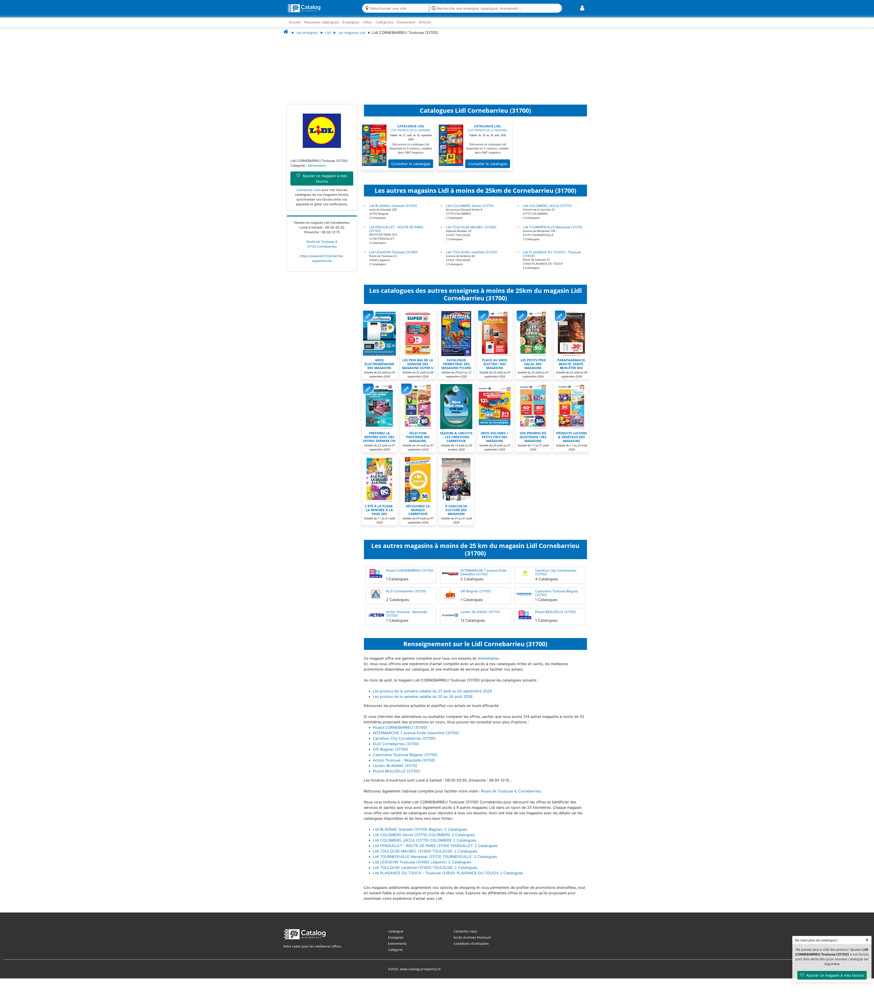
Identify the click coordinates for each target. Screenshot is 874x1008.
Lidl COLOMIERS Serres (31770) (470, 210)
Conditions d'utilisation (471, 948)
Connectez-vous (308, 194)
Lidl (328, 32)
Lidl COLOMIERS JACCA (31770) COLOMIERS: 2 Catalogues (424, 844)
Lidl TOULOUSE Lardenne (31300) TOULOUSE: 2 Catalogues (425, 872)
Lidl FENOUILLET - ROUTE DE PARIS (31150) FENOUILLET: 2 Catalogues (435, 850)
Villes (367, 22)
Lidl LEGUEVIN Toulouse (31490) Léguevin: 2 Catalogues (422, 866)
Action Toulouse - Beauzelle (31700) (406, 618)
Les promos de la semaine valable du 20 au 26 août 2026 (423, 701)
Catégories (384, 22)
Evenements (397, 948)
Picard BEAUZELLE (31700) (555, 616)
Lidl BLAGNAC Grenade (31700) (393, 210)
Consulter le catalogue (410, 168)
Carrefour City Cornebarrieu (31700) (555, 577)
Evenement (406, 22)
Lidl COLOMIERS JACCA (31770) (547, 210)
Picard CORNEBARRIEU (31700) (410, 575)
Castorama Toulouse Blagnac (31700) (556, 597)
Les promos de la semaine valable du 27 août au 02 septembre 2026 (432, 695)
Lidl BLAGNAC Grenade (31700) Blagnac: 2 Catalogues (420, 834)
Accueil (295, 22)
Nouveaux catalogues (321, 22)
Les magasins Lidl (351, 32)
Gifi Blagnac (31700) (475, 596)
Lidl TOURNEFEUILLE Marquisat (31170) (552, 232)
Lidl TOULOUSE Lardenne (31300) (471, 257)
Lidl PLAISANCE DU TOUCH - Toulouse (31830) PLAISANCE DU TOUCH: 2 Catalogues (448, 877)
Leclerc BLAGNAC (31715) (480, 616)
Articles (425, 22)
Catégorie (395, 954)
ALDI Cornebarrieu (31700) (406, 596)
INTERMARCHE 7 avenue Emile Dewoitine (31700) (483, 577)
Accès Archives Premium (472, 942)
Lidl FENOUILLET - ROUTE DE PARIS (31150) (396, 233)
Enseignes (351, 22)
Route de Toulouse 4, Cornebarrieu (511, 795)
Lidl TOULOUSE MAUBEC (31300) (471, 232)
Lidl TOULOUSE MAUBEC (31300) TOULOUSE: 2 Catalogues (425, 855)
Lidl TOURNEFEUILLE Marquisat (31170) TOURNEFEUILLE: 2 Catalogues (435, 861)
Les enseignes (307, 32)
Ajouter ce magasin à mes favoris (834, 975)
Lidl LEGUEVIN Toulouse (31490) (393, 257)
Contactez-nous (465, 936)
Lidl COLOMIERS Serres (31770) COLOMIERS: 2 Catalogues (424, 839)
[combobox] (398, 8)
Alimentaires (317, 170)
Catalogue (395, 936)
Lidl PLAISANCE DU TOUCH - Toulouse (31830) (552, 258)
